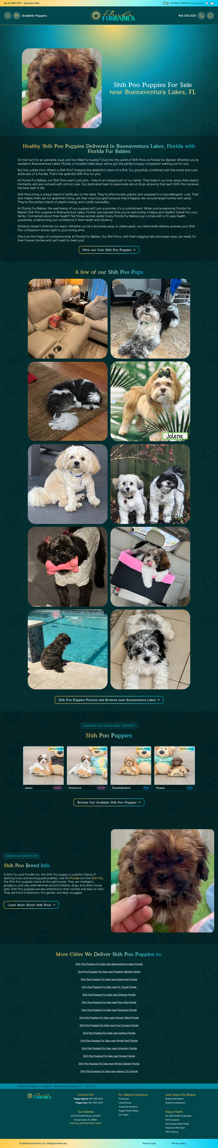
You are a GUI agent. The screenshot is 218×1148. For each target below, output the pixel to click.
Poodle (74, 878)
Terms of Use (149, 1143)
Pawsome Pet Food (175, 1127)
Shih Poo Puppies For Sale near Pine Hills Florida (109, 1002)
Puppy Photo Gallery (129, 1110)
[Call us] (201, 15)
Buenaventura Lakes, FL (69, 1086)
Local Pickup (125, 1102)
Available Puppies (34, 15)
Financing (123, 1098)
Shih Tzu (97, 878)
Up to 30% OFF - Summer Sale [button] (21, 3)
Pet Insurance (172, 1119)
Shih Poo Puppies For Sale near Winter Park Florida (109, 1040)
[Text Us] (210, 15)
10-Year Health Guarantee (178, 1115)
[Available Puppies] (16, 15)
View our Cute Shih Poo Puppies (107, 250)
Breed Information (174, 1098)
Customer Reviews (128, 1106)
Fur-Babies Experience (133, 1094)
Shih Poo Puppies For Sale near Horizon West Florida (109, 1017)
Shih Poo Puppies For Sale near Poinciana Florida (109, 1010)
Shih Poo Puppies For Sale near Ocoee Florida (109, 1055)
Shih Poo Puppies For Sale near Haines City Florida (109, 1071)
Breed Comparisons (175, 1102)
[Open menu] (7, 15)
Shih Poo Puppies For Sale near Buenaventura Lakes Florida (109, 964)
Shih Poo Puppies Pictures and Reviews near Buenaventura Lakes (108, 700)
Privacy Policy (179, 1143)
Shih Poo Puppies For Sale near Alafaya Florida (109, 1032)
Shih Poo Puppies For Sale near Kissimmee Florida (109, 979)
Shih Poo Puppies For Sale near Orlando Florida (109, 994)
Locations (46, 1086)
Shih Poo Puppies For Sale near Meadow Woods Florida (109, 971)
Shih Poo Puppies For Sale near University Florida (109, 1048)
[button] (207, 3)
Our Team (123, 1114)
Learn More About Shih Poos (29, 905)
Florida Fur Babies (28, 1086)
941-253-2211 (187, 15)
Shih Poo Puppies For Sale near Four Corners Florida (109, 1025)
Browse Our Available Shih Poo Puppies (106, 802)
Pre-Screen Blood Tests (177, 1123)
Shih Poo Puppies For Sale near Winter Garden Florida (109, 1063)
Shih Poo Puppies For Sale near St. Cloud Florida (109, 987)
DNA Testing (171, 1131)
